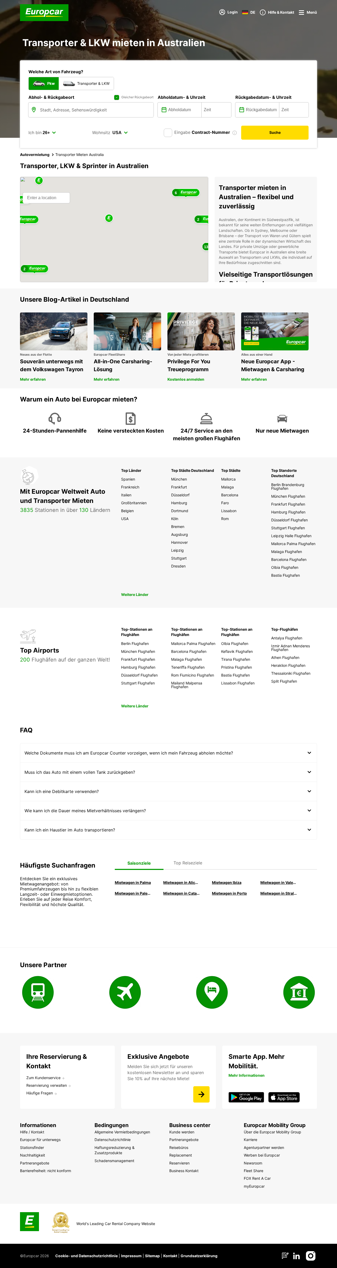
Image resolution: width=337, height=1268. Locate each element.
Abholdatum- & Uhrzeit (181, 97)
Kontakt (170, 1256)
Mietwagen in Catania (181, 893)
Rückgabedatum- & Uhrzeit (263, 97)
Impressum (131, 1256)
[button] (109, 218)
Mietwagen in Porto (229, 893)
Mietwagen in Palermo (133, 893)
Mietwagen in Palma (133, 882)
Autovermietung (34, 154)
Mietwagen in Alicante (181, 882)
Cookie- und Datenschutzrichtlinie (86, 1256)
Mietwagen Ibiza (226, 882)
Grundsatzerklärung (199, 1256)
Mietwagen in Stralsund (278, 893)
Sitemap (152, 1256)
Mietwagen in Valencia (278, 882)
